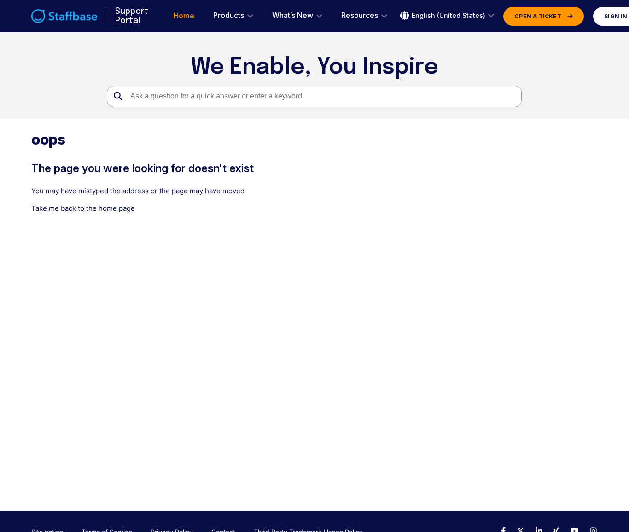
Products (228, 15)
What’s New (292, 15)
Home (184, 16)
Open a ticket (537, 16)
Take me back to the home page (83, 208)
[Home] (64, 16)
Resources (359, 15)
